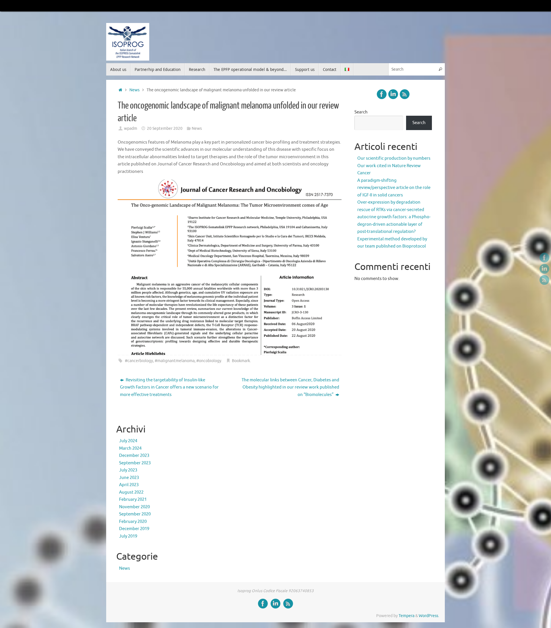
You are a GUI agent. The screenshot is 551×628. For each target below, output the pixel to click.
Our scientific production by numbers (393, 158)
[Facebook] (544, 257)
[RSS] (544, 280)
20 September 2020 (165, 128)
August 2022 (131, 492)
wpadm (130, 128)
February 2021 (133, 499)
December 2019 (134, 529)
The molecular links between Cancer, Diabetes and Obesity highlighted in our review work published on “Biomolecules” (290, 387)
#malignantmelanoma (175, 360)
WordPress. (429, 615)
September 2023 (135, 463)
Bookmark (241, 360)
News (134, 90)
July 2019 (128, 536)
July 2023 (128, 470)
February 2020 (133, 521)
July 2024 (128, 441)
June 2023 (129, 477)
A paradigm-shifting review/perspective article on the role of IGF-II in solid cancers (393, 188)
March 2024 (130, 448)
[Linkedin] (544, 269)
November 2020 (134, 507)
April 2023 (129, 485)
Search (361, 112)
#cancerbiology (139, 360)
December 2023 (134, 455)
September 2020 (135, 514)
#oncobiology (208, 360)
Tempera (406, 615)
